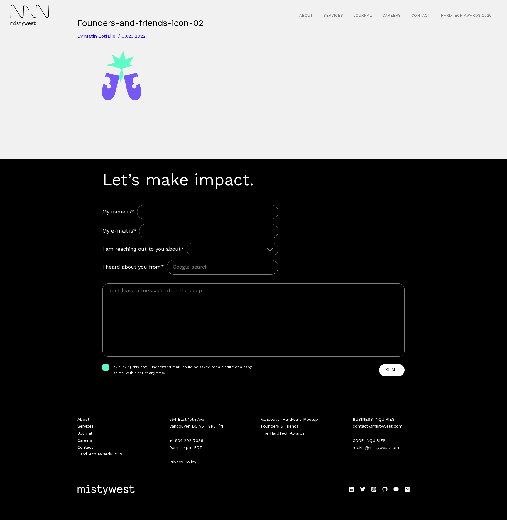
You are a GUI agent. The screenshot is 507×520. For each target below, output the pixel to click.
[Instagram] (373, 489)
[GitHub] (385, 489)
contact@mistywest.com (378, 426)
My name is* (118, 212)
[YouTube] (396, 489)
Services (333, 15)
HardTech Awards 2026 (466, 15)
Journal (363, 15)
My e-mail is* (119, 231)
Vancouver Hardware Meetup (289, 419)
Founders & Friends (280, 426)
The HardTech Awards (283, 433)
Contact (420, 15)
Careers (391, 15)
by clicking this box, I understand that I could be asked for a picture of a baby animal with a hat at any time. (182, 370)
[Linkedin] (351, 489)
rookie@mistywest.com (376, 447)
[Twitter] (362, 489)
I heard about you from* (133, 267)
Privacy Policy (182, 462)
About (306, 15)
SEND (392, 370)
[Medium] (407, 489)
